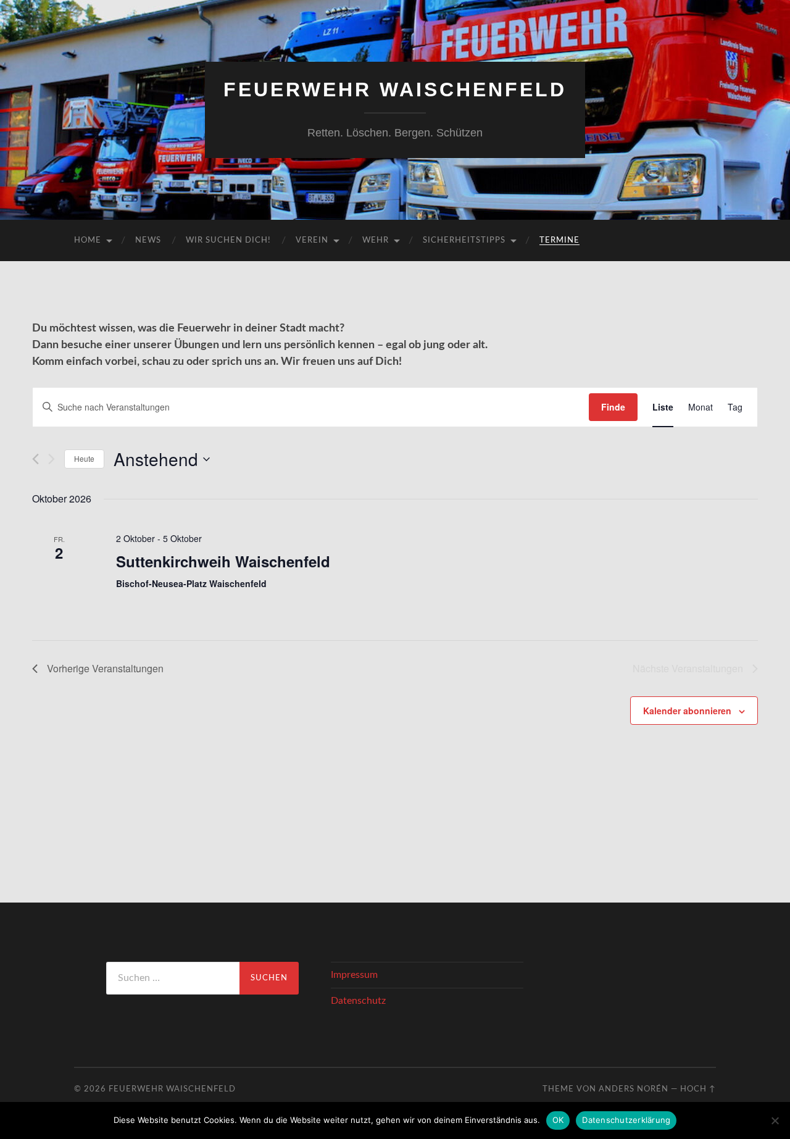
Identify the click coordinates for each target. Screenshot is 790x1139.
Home (87, 240)
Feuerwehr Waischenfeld (395, 89)
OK (558, 1120)
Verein (312, 240)
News (148, 240)
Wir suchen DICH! (228, 240)
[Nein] (774, 1120)
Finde (613, 407)
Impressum (354, 975)
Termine (559, 240)
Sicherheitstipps (464, 240)
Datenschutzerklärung (626, 1120)
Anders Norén (633, 1089)
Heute (84, 458)
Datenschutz (358, 1001)
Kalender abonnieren (687, 710)
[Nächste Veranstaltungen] (51, 459)
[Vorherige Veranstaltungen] (35, 459)
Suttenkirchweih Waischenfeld (223, 561)
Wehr (375, 240)
